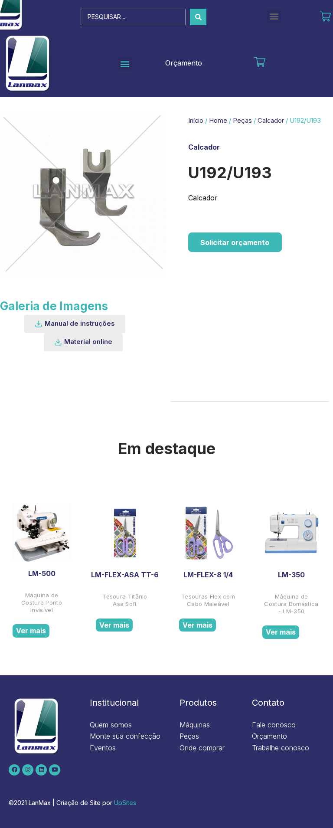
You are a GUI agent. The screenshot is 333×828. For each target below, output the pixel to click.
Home (218, 120)
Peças (242, 120)
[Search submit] (198, 17)
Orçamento (183, 63)
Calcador (271, 120)
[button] (274, 16)
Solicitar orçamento (234, 242)
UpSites (125, 802)
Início (195, 120)
